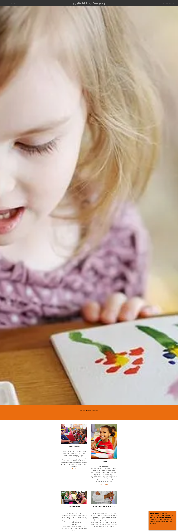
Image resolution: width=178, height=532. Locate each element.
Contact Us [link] (167, 3)
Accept (162, 527)
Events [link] (12, 3)
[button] (173, 3)
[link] (89, 4)
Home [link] (5, 3)
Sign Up (89, 414)
